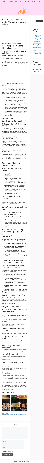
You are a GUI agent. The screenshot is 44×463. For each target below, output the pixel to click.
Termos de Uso (20, 4)
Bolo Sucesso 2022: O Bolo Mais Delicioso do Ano (37, 40)
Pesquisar (35, 18)
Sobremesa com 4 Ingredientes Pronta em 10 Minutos (37, 35)
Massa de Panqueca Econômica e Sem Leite (37, 53)
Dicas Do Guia (10, 1)
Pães (16, 1)
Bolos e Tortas (26, 1)
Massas (39, 1)
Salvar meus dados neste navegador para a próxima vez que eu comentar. (14, 450)
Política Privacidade (28, 4)
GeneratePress (28, 461)
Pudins (20, 1)
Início (4, 1)
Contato (13, 4)
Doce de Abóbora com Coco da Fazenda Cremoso (37, 44)
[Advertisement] (15, 34)
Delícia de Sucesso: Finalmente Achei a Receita (37, 49)
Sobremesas (33, 1)
